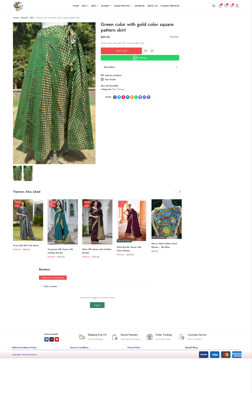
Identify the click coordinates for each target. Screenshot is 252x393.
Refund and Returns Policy (24, 347)
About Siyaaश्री (50, 334)
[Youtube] (57, 339)
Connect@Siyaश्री (169, 6)
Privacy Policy (133, 347)
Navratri (140, 6)
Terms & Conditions (79, 347)
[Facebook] (46, 339)
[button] (176, 191)
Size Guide (110, 79)
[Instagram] (51, 339)
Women (105, 6)
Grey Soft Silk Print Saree (26, 245)
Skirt (32, 17)
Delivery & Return (113, 75)
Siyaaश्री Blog (191, 347)
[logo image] (18, 5)
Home (76, 6)
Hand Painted (122, 6)
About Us (152, 6)
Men (93, 6)
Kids (84, 6)
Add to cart (121, 50)
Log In (97, 305)
